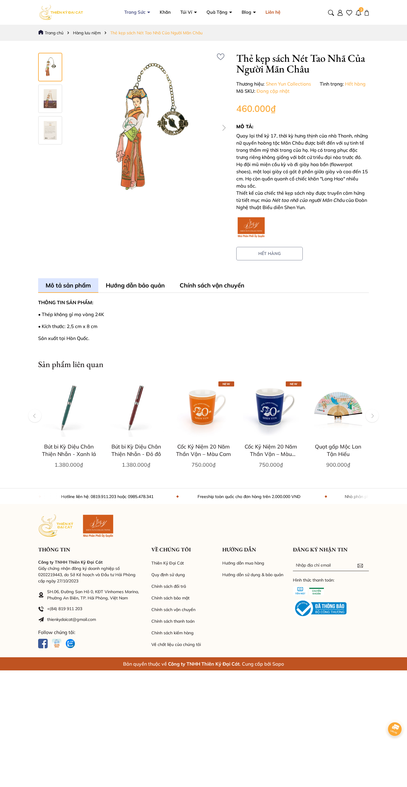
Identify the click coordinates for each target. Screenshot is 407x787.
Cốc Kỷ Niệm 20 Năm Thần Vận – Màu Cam (203, 450)
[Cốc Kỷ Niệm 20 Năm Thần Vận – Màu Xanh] (271, 409)
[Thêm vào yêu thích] (220, 57)
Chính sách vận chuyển (173, 609)
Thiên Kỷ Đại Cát (167, 563)
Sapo (278, 664)
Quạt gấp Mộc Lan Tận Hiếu (338, 450)
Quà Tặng (217, 12)
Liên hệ (272, 12)
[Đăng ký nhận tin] (360, 565)
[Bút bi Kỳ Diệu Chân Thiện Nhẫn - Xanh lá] (69, 409)
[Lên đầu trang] (395, 751)
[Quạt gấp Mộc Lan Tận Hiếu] (338, 409)
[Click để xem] (149, 128)
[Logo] (62, 12)
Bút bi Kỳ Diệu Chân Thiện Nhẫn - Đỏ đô (136, 450)
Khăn (165, 12)
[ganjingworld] (56, 643)
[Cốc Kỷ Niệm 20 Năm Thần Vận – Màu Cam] (203, 409)
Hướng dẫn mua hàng (243, 563)
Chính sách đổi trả (168, 586)
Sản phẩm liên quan (70, 364)
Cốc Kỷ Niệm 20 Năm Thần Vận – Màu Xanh (271, 450)
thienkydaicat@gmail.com (71, 619)
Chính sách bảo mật (170, 598)
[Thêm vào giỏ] (52, 437)
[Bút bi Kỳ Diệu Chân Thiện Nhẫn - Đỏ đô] (136, 409)
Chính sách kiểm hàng (172, 633)
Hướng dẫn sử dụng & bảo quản (252, 574)
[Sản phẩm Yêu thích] (349, 12)
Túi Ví (186, 12)
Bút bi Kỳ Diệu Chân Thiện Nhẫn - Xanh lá (69, 450)
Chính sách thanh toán (173, 621)
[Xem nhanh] (68, 437)
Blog (247, 12)
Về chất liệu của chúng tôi (176, 644)
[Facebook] (43, 643)
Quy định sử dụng (168, 574)
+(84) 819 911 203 (64, 608)
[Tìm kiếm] (331, 12)
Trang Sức (135, 12)
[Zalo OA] (70, 643)
